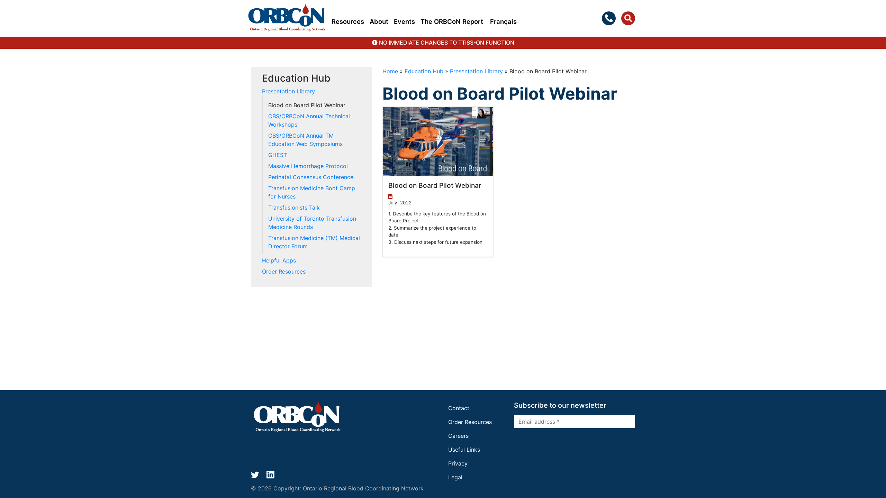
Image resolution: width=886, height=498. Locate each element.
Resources (348, 21)
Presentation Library (476, 71)
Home (390, 71)
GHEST (277, 154)
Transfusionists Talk (294, 207)
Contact (458, 408)
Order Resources (284, 271)
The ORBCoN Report (452, 21)
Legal (455, 477)
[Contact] (610, 18)
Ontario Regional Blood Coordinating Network (363, 488)
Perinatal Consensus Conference (310, 177)
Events (404, 21)
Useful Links (464, 449)
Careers (458, 435)
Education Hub (424, 71)
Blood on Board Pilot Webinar (306, 105)
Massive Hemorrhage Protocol (308, 166)
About (379, 21)
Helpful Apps (279, 260)
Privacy (458, 463)
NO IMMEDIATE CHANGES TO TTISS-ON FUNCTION (446, 42)
